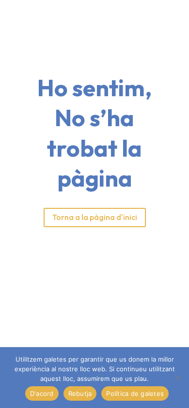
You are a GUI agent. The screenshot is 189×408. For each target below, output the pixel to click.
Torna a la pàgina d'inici (94, 217)
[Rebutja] (177, 377)
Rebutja (80, 393)
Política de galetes (135, 393)
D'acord (42, 393)
